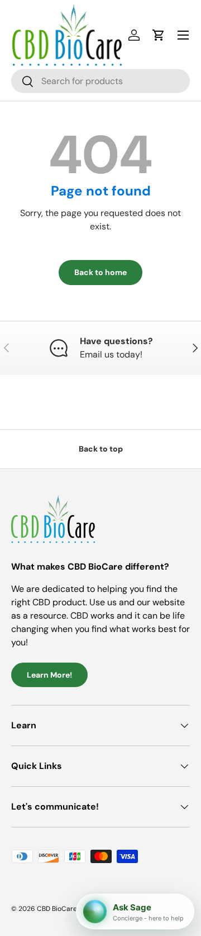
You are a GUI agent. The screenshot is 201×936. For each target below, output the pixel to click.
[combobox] (100, 81)
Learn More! (49, 675)
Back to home (100, 272)
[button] (158, 35)
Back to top (101, 449)
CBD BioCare (57, 908)
